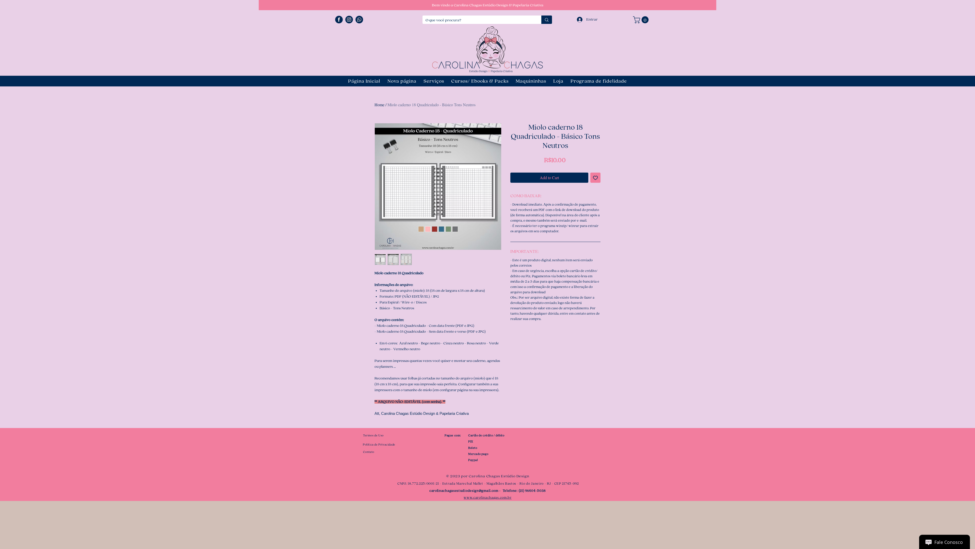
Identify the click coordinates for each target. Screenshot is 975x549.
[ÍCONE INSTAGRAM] (349, 19)
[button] (641, 19)
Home (379, 104)
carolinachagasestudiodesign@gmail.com (463, 491)
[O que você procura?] (546, 20)
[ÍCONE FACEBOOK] (339, 19)
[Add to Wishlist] (595, 178)
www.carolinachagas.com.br (488, 497)
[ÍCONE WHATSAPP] (359, 19)
